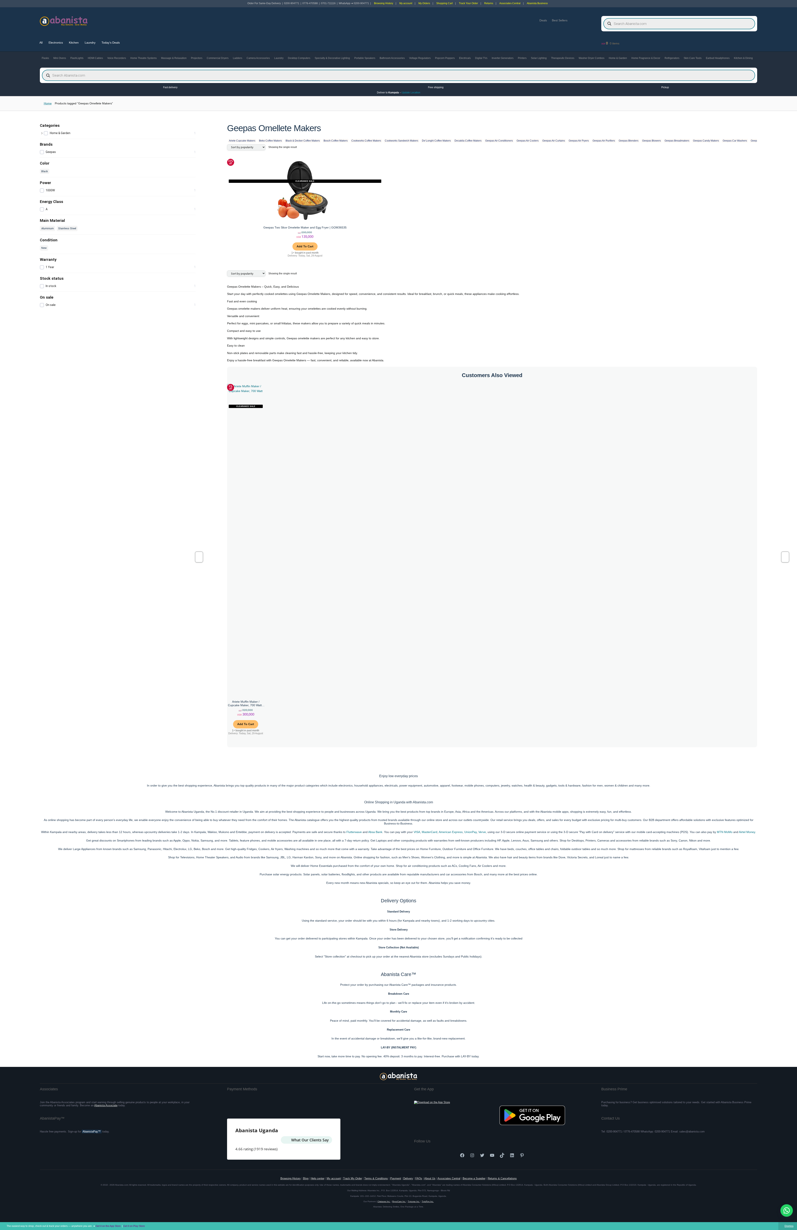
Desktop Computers (299, 58)
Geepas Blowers (651, 140)
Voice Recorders (116, 58)
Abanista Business (537, 3)
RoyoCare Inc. (399, 1201)
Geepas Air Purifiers (604, 140)
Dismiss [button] (789, 1226)
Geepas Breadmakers (677, 140)
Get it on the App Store (108, 1226)
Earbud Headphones (718, 58)
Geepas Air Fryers (579, 140)
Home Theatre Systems (143, 58)
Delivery (408, 1178)
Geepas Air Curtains (553, 140)
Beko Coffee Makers (270, 140)
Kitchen (74, 42)
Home (48, 103)
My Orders (424, 3)
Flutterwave (354, 832)
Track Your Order (468, 3)
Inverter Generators (502, 58)
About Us (429, 1178)
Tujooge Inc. (414, 1201)
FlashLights (76, 58)
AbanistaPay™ (92, 1131)
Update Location (411, 92)
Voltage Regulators (420, 58)
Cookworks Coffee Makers (366, 140)
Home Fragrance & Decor (645, 58)
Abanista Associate (105, 1105)
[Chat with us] (786, 1210)
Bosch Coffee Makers (336, 140)
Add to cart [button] (305, 246)
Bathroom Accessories (392, 58)
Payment (395, 1178)
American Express (451, 832)
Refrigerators (672, 58)
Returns (488, 3)
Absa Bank (375, 832)
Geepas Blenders (628, 140)
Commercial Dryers (218, 58)
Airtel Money (747, 832)
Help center (317, 1178)
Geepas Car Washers (735, 140)
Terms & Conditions (376, 1178)
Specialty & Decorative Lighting (332, 58)
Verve (482, 832)
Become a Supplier (474, 1178)
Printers (522, 58)
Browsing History (383, 3)
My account (405, 3)
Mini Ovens (59, 58)
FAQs (418, 1178)
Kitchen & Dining (743, 58)
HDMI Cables (95, 58)
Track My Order (352, 1178)
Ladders (237, 58)
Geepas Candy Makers (706, 140)
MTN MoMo (724, 832)
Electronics (56, 42)
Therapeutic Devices (562, 58)
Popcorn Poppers (445, 58)
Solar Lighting (539, 58)
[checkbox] (120, 133)
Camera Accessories (258, 58)
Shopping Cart (444, 3)
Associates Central (510, 3)
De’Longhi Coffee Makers (436, 140)
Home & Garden (618, 58)
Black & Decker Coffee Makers (303, 140)
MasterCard (429, 832)
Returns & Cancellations (502, 1178)
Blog (305, 1178)
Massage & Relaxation (174, 58)
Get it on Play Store (134, 1226)
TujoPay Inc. (428, 1201)
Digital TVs (481, 58)
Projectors (196, 58)
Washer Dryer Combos (591, 58)
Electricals (465, 58)
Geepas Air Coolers (528, 140)
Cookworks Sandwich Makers (401, 140)
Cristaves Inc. (384, 1201)
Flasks (45, 58)
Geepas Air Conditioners (499, 140)
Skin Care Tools (693, 58)
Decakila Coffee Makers (468, 140)
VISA (417, 832)
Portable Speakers (364, 58)
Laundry (90, 42)
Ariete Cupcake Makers (242, 140)
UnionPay (470, 832)
